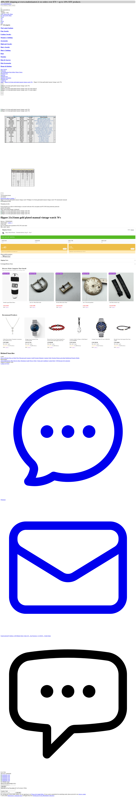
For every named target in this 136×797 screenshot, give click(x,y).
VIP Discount (59, 361)
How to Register (5, 358)
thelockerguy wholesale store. (15, 795)
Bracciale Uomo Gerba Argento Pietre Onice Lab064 (122, 340)
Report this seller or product (7, 198)
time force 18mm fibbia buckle (35, 302)
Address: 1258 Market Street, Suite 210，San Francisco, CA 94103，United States (30, 636)
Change (132, 229)
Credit (32, 358)
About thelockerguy (6, 361)
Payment (36, 358)
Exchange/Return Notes (7, 264)
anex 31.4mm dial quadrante (88, 302)
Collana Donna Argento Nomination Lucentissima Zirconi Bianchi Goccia (12, 340)
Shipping (41, 358)
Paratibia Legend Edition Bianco (9, 302)
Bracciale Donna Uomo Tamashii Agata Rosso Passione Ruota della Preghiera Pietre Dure (56, 340)
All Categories (66, 361)
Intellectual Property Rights (72, 358)
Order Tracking (52, 358)
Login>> (7, 307)
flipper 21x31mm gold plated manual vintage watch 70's (19, 82)
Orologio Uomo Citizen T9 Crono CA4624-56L (101, 339)
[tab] (68, 209)
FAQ (8, 363)
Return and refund (60, 358)
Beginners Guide (25, 361)
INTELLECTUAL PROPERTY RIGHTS (43, 795)
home (2, 82)
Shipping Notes (4, 260)
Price (17, 358)
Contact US (3, 363)
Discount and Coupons (25, 358)
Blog (12, 361)
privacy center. (82, 794)
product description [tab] (5, 208)
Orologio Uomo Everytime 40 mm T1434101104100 (31, 340)
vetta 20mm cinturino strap (114, 302)
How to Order (12, 358)
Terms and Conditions (42, 361)
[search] (1, 8)
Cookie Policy (52, 361)
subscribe (3, 786)
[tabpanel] (68, 212)
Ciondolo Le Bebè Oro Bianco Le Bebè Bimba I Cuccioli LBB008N (78, 340)
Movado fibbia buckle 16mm (61, 302)
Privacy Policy (33, 361)
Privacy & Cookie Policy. (37, 794)
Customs (46, 358)
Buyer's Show (17, 361)
